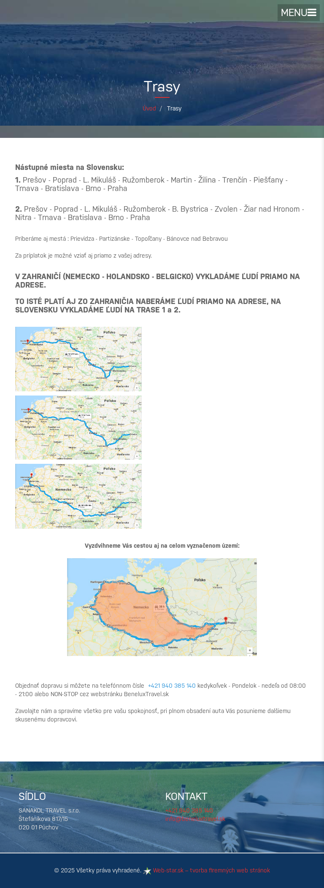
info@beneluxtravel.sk (195, 818)
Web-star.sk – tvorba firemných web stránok (210, 870)
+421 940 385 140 (189, 810)
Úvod (149, 108)
